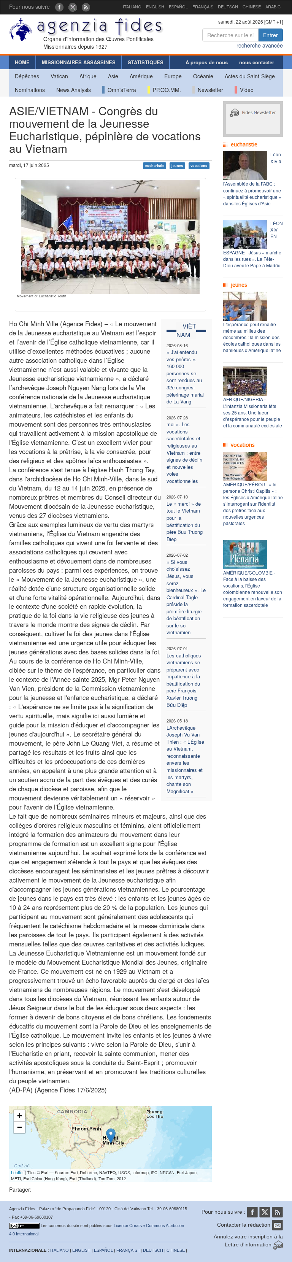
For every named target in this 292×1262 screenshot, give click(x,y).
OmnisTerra (120, 90)
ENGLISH (155, 6)
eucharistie (154, 165)
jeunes (177, 165)
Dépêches (27, 76)
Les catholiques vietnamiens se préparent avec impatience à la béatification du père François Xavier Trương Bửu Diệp (184, 680)
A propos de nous (207, 62)
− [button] (19, 1127)
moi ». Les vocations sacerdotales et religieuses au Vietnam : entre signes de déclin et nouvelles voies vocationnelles (184, 452)
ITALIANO (132, 6)
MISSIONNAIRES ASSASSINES (79, 62)
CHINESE (252, 6)
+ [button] (19, 1116)
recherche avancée (259, 45)
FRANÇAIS (202, 6)
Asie (113, 76)
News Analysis (73, 90)
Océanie (203, 76)
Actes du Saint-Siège (250, 76)
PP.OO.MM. (165, 90)
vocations (198, 165)
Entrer (270, 35)
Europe (173, 76)
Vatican (59, 76)
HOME (22, 62)
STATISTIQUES (145, 62)
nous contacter (256, 62)
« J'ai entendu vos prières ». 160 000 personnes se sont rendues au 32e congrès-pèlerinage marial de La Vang (185, 376)
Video (245, 90)
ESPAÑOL (178, 6)
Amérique (141, 76)
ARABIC (273, 6)
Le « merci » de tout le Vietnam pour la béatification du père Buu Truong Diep (185, 521)
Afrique (88, 76)
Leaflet (17, 1172)
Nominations (30, 90)
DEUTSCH (228, 6)
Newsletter (209, 90)
